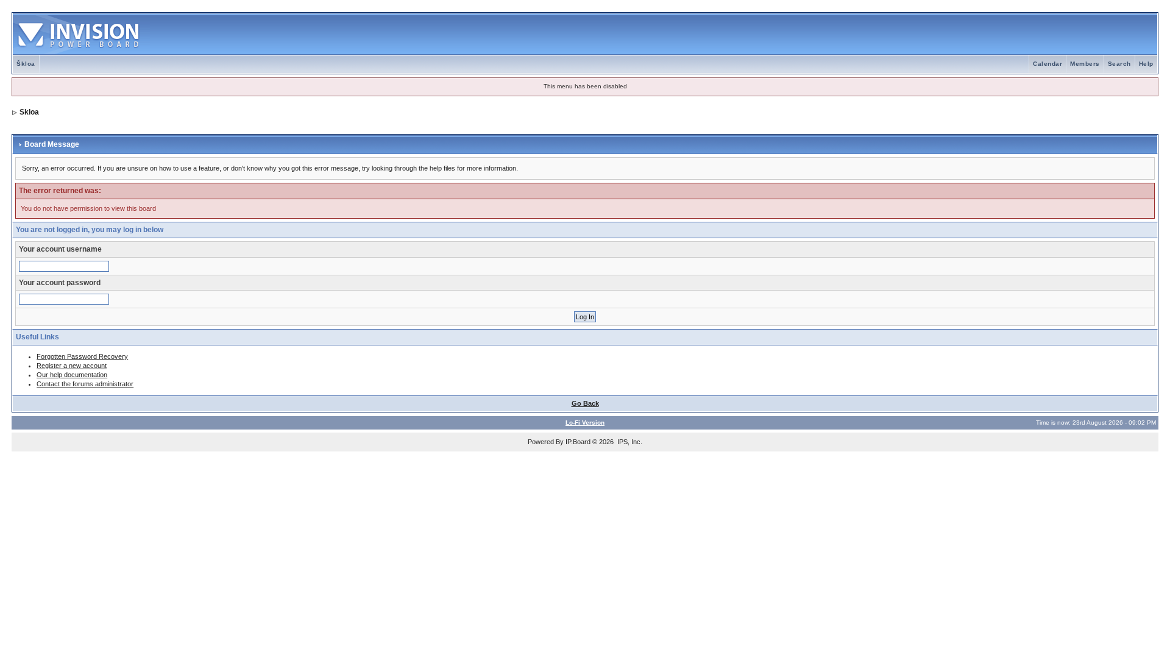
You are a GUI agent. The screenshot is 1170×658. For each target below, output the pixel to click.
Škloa (25, 63)
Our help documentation (72, 374)
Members (1085, 63)
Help (1146, 63)
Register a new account (72, 365)
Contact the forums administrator (85, 383)
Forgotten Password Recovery (82, 356)
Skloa (29, 112)
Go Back (585, 403)
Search (1119, 63)
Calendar (1047, 63)
